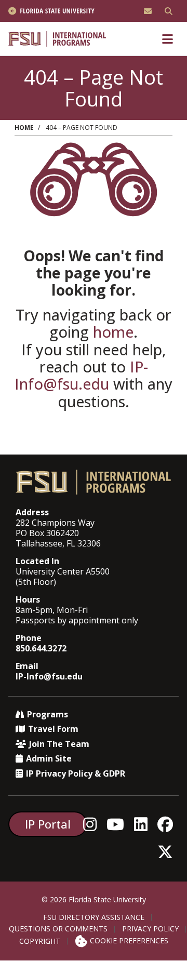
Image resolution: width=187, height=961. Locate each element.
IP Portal (48, 824)
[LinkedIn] (143, 824)
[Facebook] (168, 824)
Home (24, 127)
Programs (47, 714)
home (113, 332)
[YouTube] (118, 824)
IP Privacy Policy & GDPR (75, 773)
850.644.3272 (41, 648)
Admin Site (49, 758)
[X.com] (168, 851)
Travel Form (53, 729)
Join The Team (59, 744)
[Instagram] (92, 824)
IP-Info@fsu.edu (81, 375)
